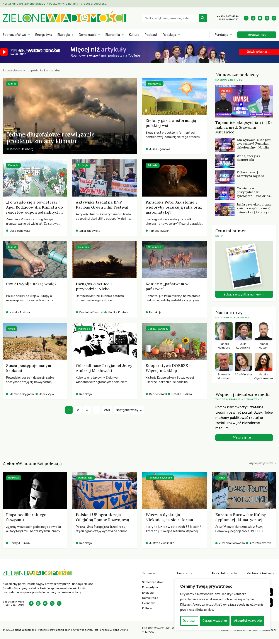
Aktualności (155, 247)
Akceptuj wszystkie (248, 621)
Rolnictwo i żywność (160, 477)
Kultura (134, 35)
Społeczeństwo (14, 35)
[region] (222, 604)
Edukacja (13, 477)
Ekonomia (112, 35)
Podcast (151, 35)
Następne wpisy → (129, 410)
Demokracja (87, 35)
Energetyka (43, 35)
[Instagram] (253, 18)
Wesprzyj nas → (244, 437)
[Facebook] (246, 18)
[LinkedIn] (274, 18)
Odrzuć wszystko (214, 621)
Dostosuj (189, 621)
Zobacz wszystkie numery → (244, 294)
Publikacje (84, 328)
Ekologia (63, 35)
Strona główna (12, 70)
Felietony (83, 247)
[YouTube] (260, 18)
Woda (11, 328)
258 (107, 410)
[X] (267, 18)
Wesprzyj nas (257, 34)
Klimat (12, 83)
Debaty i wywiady (158, 328)
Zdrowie (152, 165)
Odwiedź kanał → (259, 52)
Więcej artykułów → (262, 463)
